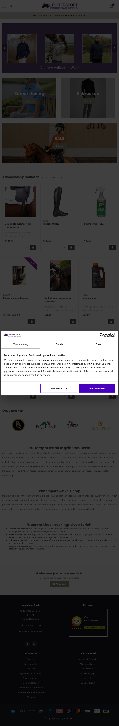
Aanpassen (57, 388)
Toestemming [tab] (20, 344)
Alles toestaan (97, 388)
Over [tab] (98, 344)
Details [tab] (59, 344)
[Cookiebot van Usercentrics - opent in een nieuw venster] (101, 335)
